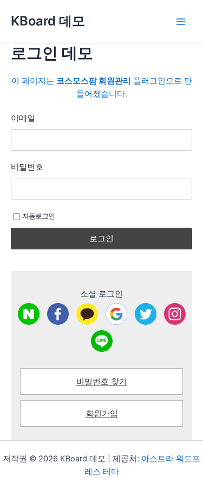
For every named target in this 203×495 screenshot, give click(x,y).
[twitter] (145, 313)
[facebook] (57, 313)
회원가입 (102, 414)
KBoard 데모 (48, 21)
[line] (101, 341)
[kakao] (87, 313)
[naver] (28, 313)
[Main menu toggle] (180, 21)
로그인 (101, 238)
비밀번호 (27, 167)
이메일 (23, 118)
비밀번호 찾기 (101, 382)
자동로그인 (38, 215)
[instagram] (174, 313)
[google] (116, 313)
